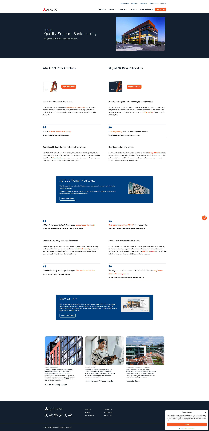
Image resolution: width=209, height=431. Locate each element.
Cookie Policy (108, 416)
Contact (87, 412)
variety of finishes (154, 153)
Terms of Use (108, 409)
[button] (206, 412)
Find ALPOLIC (143, 3)
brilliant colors (148, 112)
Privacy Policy (191, 428)
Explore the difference (67, 198)
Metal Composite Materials (75, 107)
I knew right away (115, 131)
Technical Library (153, 3)
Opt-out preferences (183, 428)
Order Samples (160, 9)
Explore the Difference (67, 315)
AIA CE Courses (125, 3)
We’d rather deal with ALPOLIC (121, 225)
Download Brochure (69, 86)
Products (88, 409)
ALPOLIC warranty (148, 251)
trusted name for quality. (85, 225)
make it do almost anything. (60, 131)
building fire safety (83, 249)
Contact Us (134, 3)
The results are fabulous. (86, 271)
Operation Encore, (59, 158)
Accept (187, 424)
